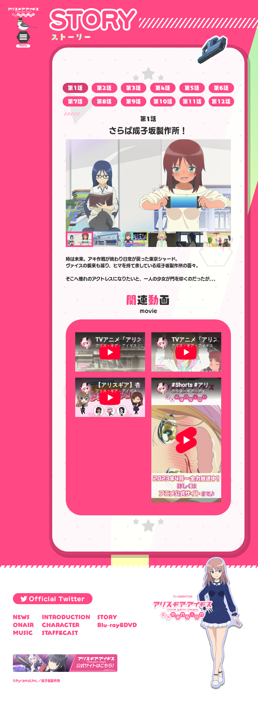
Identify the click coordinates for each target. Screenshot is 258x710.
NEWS (21, 617)
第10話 (163, 101)
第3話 (133, 88)
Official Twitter (57, 598)
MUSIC (23, 633)
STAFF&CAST (60, 633)
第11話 (192, 101)
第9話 (133, 101)
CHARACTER (60, 625)
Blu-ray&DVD (117, 625)
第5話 (192, 88)
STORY (107, 617)
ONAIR (23, 625)
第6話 (221, 88)
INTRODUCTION (66, 617)
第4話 (162, 88)
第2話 (104, 88)
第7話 (75, 101)
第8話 (104, 101)
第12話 (221, 101)
